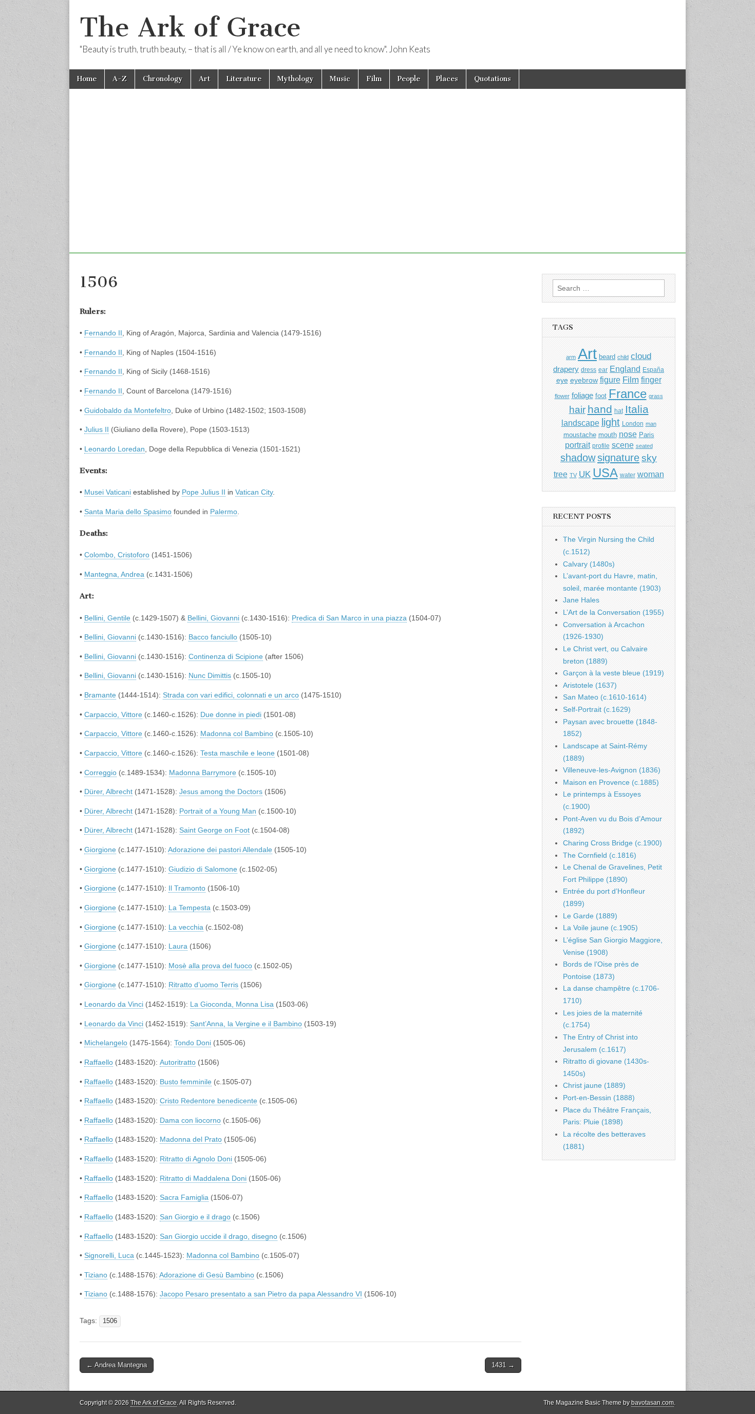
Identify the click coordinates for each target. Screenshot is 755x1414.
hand (600, 409)
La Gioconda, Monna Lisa (232, 1004)
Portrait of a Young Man (217, 811)
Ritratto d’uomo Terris (203, 985)
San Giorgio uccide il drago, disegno (218, 1236)
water (627, 475)
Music (340, 78)
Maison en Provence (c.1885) (611, 782)
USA (605, 473)
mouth (607, 435)
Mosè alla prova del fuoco (210, 965)
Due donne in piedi (230, 714)
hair (577, 409)
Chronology (163, 78)
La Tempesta (189, 907)
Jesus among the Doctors (220, 791)
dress (588, 369)
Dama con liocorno (190, 1120)
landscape (580, 422)
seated (644, 446)
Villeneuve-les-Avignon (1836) (611, 770)
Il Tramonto (186, 888)
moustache (579, 435)
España (653, 369)
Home (87, 78)
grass (656, 396)
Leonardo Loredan (114, 449)
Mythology (295, 78)
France (628, 394)
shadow (577, 457)
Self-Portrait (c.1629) (597, 709)
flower (562, 396)
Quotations (492, 78)
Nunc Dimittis (209, 675)
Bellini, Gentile (107, 618)
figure (610, 379)
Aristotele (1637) (590, 685)
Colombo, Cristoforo (116, 555)
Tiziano (95, 1275)
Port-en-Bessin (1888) (599, 1098)
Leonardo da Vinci (113, 1004)
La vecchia (185, 927)
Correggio (100, 772)
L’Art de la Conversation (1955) (613, 612)
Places (447, 78)
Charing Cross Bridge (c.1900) (612, 843)
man (651, 424)
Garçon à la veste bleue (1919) (613, 673)
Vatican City (254, 492)
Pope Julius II (203, 492)
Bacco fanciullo (212, 637)
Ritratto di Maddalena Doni (203, 1178)
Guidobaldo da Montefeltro (127, 410)
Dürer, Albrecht (108, 791)
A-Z (119, 78)
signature (618, 457)
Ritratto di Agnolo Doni (196, 1159)
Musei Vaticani (107, 492)
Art (204, 78)
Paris (646, 435)
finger (651, 379)
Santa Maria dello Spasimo (128, 511)
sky (649, 458)
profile (601, 445)
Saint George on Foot (214, 830)
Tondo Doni (192, 1043)
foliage (582, 395)
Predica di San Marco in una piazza (349, 618)
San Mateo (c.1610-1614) (605, 697)
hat (618, 410)
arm (571, 357)
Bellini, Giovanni (213, 618)
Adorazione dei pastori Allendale (220, 849)
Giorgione (100, 849)
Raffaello (98, 1062)
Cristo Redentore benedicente (208, 1101)
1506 (110, 1321)
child (623, 357)
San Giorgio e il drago (195, 1217)
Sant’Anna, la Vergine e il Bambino (246, 1024)
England (625, 368)
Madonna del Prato (191, 1139)
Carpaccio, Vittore (113, 714)
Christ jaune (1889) (594, 1085)
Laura (177, 946)
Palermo (223, 511)
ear (603, 369)
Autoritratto (178, 1062)
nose (628, 434)
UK (585, 474)
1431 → (503, 1365)
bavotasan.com (652, 1402)
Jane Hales (581, 600)
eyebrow (584, 380)
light (610, 422)
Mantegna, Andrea (114, 574)
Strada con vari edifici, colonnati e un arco (231, 695)
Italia (637, 409)
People (409, 78)
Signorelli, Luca (109, 1255)
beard (607, 357)
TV (573, 475)
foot (601, 396)
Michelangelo (105, 1043)
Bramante (100, 695)
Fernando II (103, 333)
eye (562, 380)
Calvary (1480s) (589, 564)
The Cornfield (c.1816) (599, 855)
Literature (243, 78)
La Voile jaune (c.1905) (600, 927)
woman (650, 474)
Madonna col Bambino (236, 733)
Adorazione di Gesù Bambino (206, 1275)
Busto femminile (186, 1082)
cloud (641, 356)
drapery (566, 369)
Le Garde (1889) (590, 916)
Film (374, 78)
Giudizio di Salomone (202, 869)
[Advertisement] (377, 181)
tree (561, 474)
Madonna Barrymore (202, 772)
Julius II (96, 429)
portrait (577, 444)
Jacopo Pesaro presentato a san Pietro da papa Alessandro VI (261, 1294)
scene (623, 445)
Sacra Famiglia (184, 1197)
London (633, 423)
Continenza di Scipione (225, 656)
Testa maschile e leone (237, 753)
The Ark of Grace (190, 27)
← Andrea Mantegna (116, 1365)
